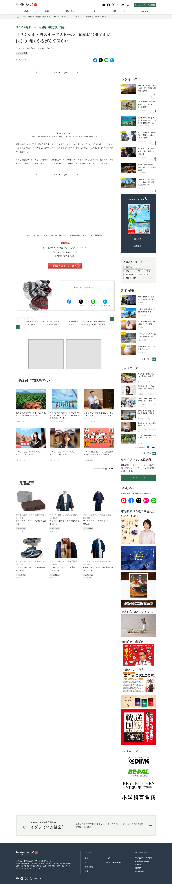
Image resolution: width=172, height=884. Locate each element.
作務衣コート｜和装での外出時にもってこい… (98, 569)
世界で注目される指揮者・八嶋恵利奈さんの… (147, 297)
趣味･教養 (70, 11)
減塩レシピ (129, 271)
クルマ (139, 267)
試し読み (137, 239)
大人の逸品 (22, 53)
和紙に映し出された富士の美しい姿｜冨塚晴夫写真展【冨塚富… (147, 88)
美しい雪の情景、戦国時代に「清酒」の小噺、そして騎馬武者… (147, 135)
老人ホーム (144, 274)
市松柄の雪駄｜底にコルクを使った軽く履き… (31, 569)
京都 (127, 278)
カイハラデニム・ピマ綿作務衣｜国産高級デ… (98, 522)
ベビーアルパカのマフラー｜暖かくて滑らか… (64, 569)
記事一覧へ (146, 359)
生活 (114, 11)
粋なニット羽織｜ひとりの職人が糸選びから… (64, 522)
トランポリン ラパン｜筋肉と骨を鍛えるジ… (31, 522)
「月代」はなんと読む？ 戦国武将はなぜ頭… (147, 310)
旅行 (47, 11)
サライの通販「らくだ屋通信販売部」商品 (36, 17)
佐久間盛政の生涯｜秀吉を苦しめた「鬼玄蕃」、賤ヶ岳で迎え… (147, 104)
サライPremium (113, 862)
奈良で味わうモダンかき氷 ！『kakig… (147, 347)
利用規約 (138, 868)
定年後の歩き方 (131, 274)
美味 (26, 11)
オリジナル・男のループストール (63, 248)
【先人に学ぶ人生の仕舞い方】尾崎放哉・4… (147, 335)
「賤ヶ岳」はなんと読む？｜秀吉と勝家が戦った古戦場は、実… (147, 182)
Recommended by (99, 468)
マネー (139, 271)
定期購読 (137, 245)
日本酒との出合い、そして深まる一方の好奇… (147, 322)
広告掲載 (138, 864)
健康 (93, 11)
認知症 (148, 271)
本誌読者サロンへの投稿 (143, 858)
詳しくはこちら (138, 477)
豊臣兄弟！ (129, 267)
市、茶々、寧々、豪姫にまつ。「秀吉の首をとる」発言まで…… (147, 151)
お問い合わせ (139, 871)
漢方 (134, 278)
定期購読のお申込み (142, 861)
